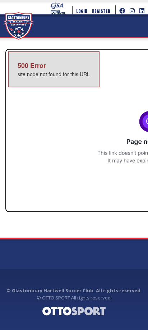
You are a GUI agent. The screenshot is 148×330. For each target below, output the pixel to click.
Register (101, 11)
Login (81, 11)
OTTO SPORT (56, 297)
